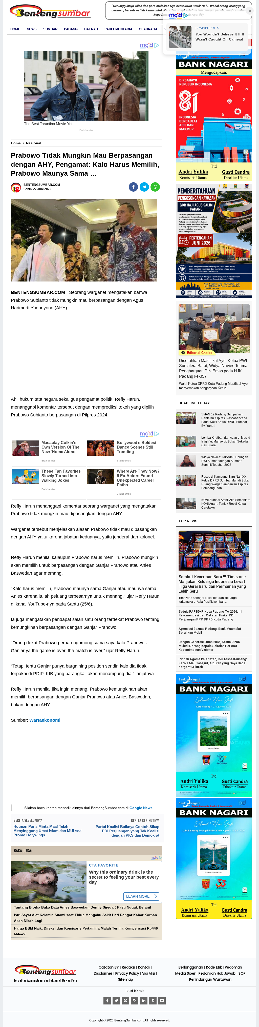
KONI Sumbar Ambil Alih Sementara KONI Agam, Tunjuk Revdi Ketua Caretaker (225, 503)
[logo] (45, 974)
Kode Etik (214, 967)
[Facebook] (107, 1000)
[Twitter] (116, 1000)
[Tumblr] (153, 1000)
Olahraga (148, 29)
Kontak (144, 967)
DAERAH (91, 29)
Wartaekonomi (44, 720)
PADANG (71, 29)
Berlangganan (191, 967)
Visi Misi (148, 973)
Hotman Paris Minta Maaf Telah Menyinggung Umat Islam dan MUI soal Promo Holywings (47, 830)
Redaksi (128, 967)
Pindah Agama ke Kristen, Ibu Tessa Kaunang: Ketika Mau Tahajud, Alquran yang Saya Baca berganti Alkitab (213, 663)
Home (15, 29)
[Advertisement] (86, 349)
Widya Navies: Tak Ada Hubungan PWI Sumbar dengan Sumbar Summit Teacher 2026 (224, 461)
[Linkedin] (143, 1000)
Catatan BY (109, 967)
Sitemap (125, 979)
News (32, 29)
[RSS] (162, 1000)
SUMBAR (50, 29)
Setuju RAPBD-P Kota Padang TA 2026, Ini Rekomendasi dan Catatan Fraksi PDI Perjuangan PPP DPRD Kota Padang (210, 615)
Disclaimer (103, 973)
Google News (141, 808)
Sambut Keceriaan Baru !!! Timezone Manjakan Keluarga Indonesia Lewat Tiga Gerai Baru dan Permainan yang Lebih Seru (212, 584)
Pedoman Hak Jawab (217, 973)
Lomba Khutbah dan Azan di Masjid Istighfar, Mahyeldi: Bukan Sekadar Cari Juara (225, 441)
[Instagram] (134, 1000)
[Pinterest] (125, 1000)
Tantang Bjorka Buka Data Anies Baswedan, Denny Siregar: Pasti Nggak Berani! (82, 907)
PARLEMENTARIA (118, 29)
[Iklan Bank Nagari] (214, 796)
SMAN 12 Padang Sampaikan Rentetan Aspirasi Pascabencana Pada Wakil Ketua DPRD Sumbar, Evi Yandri (224, 420)
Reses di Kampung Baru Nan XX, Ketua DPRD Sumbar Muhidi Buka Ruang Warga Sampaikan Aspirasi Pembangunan (225, 482)
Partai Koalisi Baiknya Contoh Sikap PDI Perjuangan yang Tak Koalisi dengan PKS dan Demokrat (127, 830)
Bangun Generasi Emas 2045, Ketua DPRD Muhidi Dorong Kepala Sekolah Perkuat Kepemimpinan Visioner (209, 646)
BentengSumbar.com (128, 1020)
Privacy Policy (127, 973)
